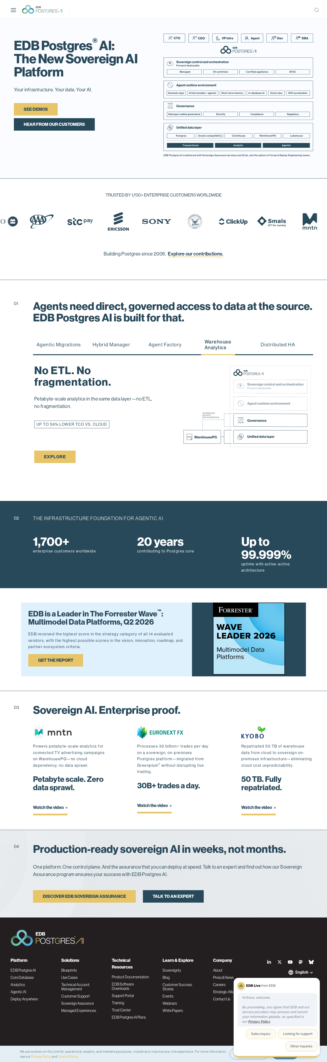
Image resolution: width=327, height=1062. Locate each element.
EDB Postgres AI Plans (129, 1017)
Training (118, 1003)
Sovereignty (172, 970)
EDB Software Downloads (123, 986)
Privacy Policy (41, 1056)
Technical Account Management (75, 986)
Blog (166, 977)
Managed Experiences (78, 1010)
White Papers (173, 1010)
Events (168, 996)
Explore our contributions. (195, 254)
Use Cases (69, 977)
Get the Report (55, 660)
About (217, 970)
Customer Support (75, 996)
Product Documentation (130, 977)
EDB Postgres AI (23, 970)
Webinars (170, 1003)
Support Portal (123, 995)
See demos (36, 109)
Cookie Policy (68, 1056)
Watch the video (48, 807)
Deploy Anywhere (24, 999)
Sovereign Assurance (77, 1003)
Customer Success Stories (177, 986)
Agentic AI (18, 992)
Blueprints (69, 970)
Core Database (22, 977)
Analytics (18, 984)
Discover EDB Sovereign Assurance (84, 896)
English (301, 972)
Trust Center (121, 1010)
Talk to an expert (173, 896)
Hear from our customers (54, 124)
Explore (55, 456)
